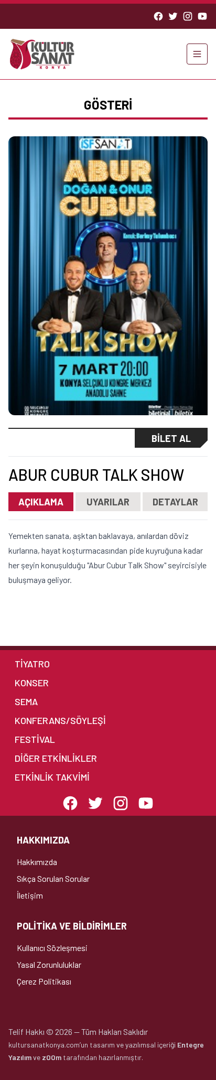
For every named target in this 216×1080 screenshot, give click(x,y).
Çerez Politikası (44, 981)
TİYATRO (32, 663)
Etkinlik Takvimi (52, 777)
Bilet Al (171, 438)
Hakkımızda (37, 862)
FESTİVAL (35, 739)
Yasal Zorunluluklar (49, 964)
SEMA (26, 701)
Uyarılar (108, 501)
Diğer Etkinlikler (56, 758)
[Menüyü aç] (197, 54)
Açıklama (40, 501)
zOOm (51, 1057)
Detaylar (175, 501)
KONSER (32, 682)
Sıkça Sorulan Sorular (53, 878)
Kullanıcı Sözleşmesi (52, 948)
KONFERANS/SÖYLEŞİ (60, 720)
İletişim (30, 895)
